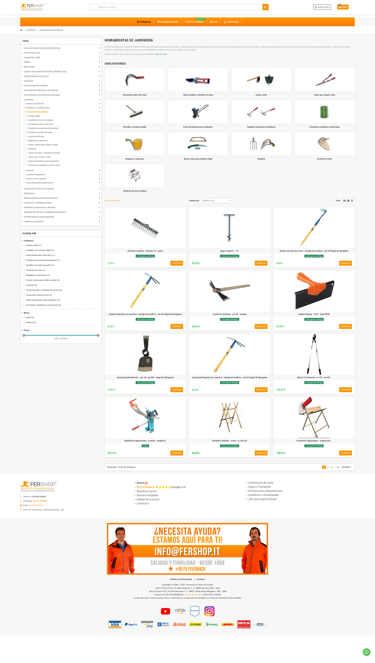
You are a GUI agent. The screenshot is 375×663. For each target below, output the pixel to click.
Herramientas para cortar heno (40, 255)
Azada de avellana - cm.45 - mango (230, 314)
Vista (338, 200)
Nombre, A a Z (208, 200)
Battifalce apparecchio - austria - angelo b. (145, 441)
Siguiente (347, 467)
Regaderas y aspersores (38, 275)
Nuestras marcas (147, 491)
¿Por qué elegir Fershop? (262, 499)
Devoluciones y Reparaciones (265, 490)
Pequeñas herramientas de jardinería (43, 260)
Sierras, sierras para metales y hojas (43, 280)
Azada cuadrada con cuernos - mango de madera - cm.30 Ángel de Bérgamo (145, 314)
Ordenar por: (194, 200)
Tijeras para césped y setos (39, 295)
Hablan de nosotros (148, 499)
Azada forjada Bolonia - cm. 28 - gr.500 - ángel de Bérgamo (145, 377)
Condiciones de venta (260, 482)
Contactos (143, 503)
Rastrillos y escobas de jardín (40, 265)
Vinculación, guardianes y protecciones (43, 305)
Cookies (201, 579)
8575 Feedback (146, 487)
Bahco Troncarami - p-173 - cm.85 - (314, 377)
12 (338, 467)
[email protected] (35, 505)
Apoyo (140, 482)
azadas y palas (34, 245)
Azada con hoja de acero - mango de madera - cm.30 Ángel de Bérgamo (314, 251)
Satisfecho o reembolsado (263, 494)
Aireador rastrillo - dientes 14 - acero (145, 251)
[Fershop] (32, 7)
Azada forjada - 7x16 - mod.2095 (314, 314)
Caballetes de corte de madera (40, 250)
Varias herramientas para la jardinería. (43, 300)
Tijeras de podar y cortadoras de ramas (44, 290)
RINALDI (31, 322)
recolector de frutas (35, 270)
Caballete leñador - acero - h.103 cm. (230, 441)
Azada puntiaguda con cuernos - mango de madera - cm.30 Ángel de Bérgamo (229, 377)
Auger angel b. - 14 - (230, 251)
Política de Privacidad (181, 579)
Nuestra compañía (147, 495)
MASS (30, 317)
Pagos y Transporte (259, 486)
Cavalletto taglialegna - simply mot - (314, 441)
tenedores (31, 285)
